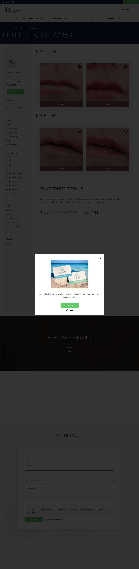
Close (69, 310)
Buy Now (69, 305)
